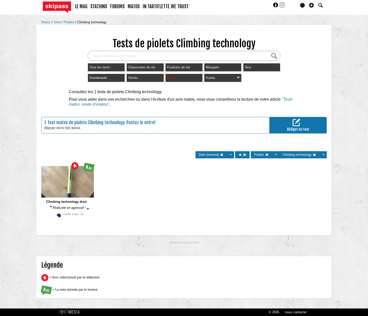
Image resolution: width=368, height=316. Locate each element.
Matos (46, 22)
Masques (212, 67)
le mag (81, 7)
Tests (57, 22)
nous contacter (296, 312)
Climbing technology (92, 22)
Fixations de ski (178, 67)
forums (117, 7)
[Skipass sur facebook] (276, 7)
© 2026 (274, 312)
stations (98, 7)
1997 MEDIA (71, 311)
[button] (311, 5)
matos (134, 7)
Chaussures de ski (141, 67)
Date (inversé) (209, 154)
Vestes (133, 78)
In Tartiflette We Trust (166, 7)
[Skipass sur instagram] (282, 7)
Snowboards (98, 78)
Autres (210, 78)
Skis (248, 67)
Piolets (69, 22)
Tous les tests (99, 67)
